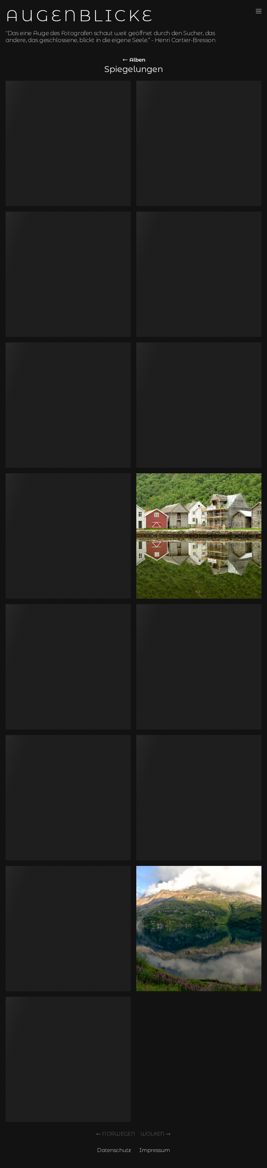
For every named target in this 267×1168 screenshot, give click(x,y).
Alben (136, 59)
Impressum (154, 1150)
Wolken (152, 1134)
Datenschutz (114, 1150)
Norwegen (118, 1134)
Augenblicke (80, 15)
